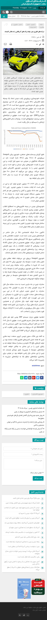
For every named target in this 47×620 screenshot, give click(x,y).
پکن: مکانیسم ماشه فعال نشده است (28, 557)
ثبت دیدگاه (38, 478)
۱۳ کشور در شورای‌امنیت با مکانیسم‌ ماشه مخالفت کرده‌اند (22, 532)
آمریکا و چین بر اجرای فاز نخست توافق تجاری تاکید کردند (22, 518)
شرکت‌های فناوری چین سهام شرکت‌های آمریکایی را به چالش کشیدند (24, 32)
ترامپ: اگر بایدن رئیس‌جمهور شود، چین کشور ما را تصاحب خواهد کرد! (21, 509)
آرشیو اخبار (31, 24)
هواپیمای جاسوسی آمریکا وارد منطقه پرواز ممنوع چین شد (21, 523)
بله (28, 615)
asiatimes (36, 365)
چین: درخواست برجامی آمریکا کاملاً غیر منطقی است (23, 546)
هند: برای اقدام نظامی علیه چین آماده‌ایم (27, 537)
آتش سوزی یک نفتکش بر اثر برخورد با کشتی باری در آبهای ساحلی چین (21, 562)
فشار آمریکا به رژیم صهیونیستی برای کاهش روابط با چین (22, 503)
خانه (41, 24)
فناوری (27, 394)
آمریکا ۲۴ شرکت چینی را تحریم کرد (29, 513)
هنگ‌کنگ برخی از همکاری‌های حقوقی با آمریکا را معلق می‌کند (23, 568)
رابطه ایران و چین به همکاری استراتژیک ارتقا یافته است (22, 542)
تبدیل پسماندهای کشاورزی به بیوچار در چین (28, 412)
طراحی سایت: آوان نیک (39, 610)
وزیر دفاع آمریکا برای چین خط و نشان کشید (26, 498)
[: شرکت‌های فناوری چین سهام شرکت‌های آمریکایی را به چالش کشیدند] (5, 44)
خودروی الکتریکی (38, 394)
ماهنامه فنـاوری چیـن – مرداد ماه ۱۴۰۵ (30, 408)
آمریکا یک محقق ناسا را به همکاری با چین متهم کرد (24, 527)
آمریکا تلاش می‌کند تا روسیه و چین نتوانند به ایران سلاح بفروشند (22, 552)
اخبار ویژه (33, 27)
